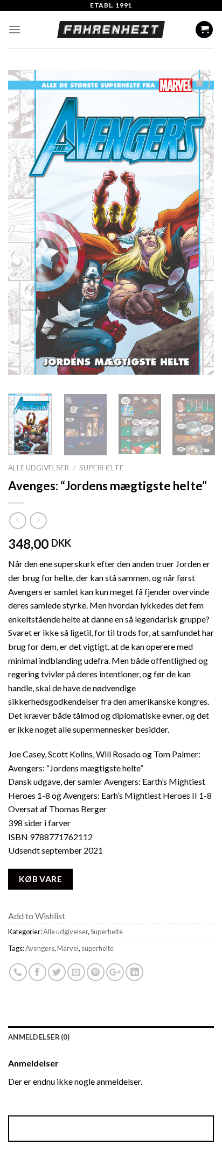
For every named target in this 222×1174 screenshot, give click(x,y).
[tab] (111, 1037)
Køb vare (41, 879)
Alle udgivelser (38, 467)
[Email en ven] (76, 973)
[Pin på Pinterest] (96, 973)
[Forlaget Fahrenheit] (111, 29)
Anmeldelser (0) (39, 1037)
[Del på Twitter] (57, 973)
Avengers (39, 948)
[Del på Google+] (115, 973)
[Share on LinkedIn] (134, 973)
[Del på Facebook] (37, 973)
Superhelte (101, 467)
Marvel (68, 948)
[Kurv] (204, 30)
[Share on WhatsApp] (18, 973)
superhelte (97, 948)
